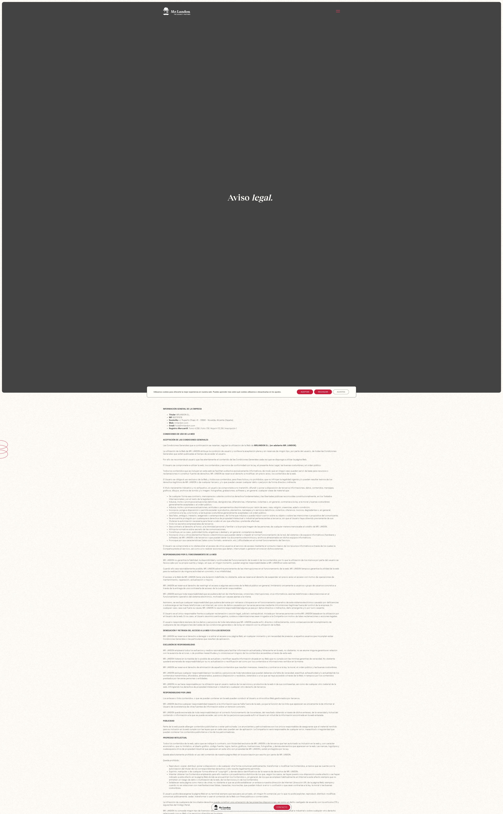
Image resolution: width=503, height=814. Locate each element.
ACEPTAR (305, 392)
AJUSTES (341, 392)
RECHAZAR (323, 392)
